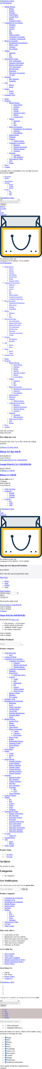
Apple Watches (14, 763)
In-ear (11, 705)
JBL (14, 789)
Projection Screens (15, 817)
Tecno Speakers (14, 793)
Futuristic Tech (9, 95)
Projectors (12, 71)
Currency (6, 189)
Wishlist (6, 178)
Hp (10, 31)
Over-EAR (13, 711)
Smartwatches (14, 135)
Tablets (7, 51)
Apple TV (12, 836)
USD (10, 193)
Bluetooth (12, 703)
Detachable (17, 683)
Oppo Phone (13, 15)
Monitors (16, 145)
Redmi (11, 19)
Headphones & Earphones (18, 43)
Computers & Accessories (13, 23)
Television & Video (11, 59)
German (11, 186)
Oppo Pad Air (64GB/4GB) (12, 615)
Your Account (9, 954)
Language (7, 183)
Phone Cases (13, 45)
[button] (5, 607)
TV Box (12, 75)
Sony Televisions (15, 61)
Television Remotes (16, 832)
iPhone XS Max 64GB (10, 451)
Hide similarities (13, 1026)
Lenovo (11, 29)
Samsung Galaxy (15, 21)
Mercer (11, 85)
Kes (10, 191)
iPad (10, 57)
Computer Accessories (17, 37)
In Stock (10, 854)
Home (6, 99)
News (6, 165)
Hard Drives (13, 673)
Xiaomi (11, 11)
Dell (10, 33)
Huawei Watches (15, 765)
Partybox (12, 783)
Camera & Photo (10, 657)
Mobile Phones (9, 7)
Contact (7, 167)
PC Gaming (13, 697)
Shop (6, 583)
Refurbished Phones (16, 741)
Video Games (9, 846)
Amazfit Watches (15, 761)
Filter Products (5, 591)
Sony (11, 655)
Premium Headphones (17, 713)
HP (10, 55)
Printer (6, 89)
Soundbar (12, 81)
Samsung (12, 53)
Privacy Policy (9, 964)
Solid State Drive (19, 675)
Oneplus (12, 13)
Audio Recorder (10, 653)
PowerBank (13, 49)
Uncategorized (9, 838)
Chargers (12, 47)
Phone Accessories (11, 41)
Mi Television (14, 69)
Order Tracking (8, 181)
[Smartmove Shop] (7, 1)
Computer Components (17, 39)
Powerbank (17, 735)
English (11, 184)
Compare (3, 611)
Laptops (12, 27)
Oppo (11, 807)
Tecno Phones (14, 745)
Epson (11, 91)
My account (7, 176)
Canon (11, 93)
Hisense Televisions (16, 65)
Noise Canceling (15, 707)
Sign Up (24, 889)
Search (3, 204)
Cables (15, 731)
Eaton (11, 87)
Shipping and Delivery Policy (14, 960)
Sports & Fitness (10, 795)
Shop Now (4, 577)
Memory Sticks (14, 693)
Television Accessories (17, 73)
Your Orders (8, 956)
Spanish (11, 188)
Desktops (12, 25)
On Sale (9, 857)
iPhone (11, 9)
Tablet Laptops (14, 35)
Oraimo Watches (15, 769)
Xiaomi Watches (15, 773)
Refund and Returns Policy (14, 962)
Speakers (7, 77)
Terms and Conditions (12, 958)
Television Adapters (16, 830)
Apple (15, 679)
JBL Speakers (14, 79)
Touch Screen (18, 691)
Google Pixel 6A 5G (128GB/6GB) (15, 464)
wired (11, 717)
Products (7, 101)
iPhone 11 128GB (8, 475)
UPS (6, 83)
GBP (10, 194)
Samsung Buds (14, 715)
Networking (8, 749)
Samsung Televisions (16, 63)
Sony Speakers (14, 785)
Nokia (11, 805)
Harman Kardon (14, 777)
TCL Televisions (15, 67)
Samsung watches (15, 771)
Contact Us (8, 978)
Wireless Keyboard (20, 147)
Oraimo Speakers (15, 781)
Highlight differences (14, 1028)
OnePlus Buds (14, 709)
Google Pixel (13, 17)
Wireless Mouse (19, 149)
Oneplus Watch (14, 767)
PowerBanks (18, 133)
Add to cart (14, 620)
